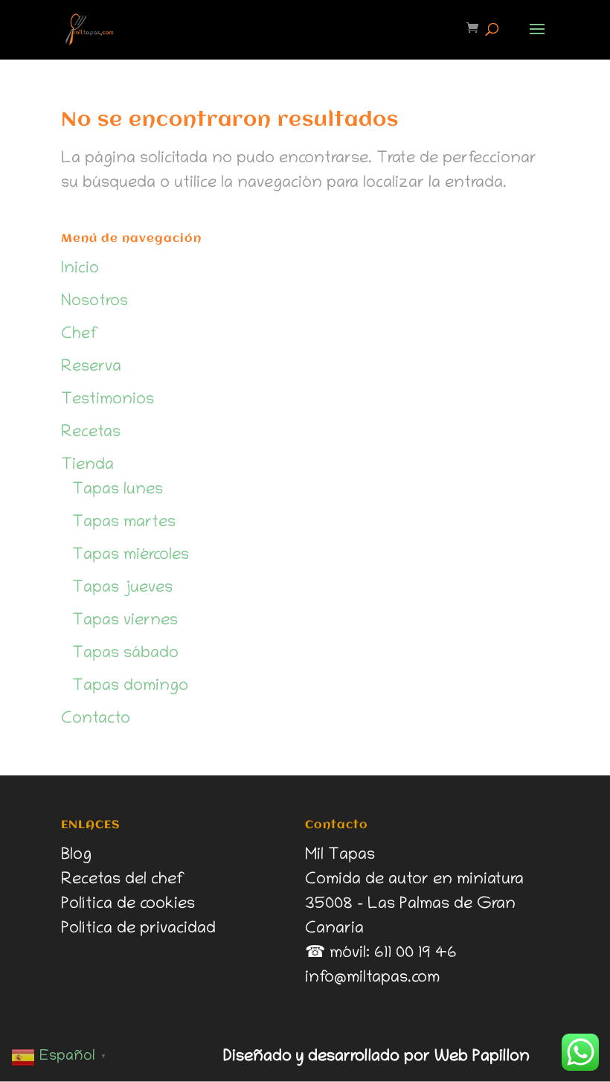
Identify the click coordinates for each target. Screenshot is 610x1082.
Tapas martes (124, 523)
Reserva (91, 368)
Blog (76, 856)
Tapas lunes (117, 490)
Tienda (87, 466)
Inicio (80, 269)
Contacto (95, 720)
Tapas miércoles (130, 556)
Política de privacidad (138, 929)
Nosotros (94, 302)
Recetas (91, 433)
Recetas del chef (123, 880)
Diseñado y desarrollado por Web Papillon (376, 1057)
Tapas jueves (122, 589)
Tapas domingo (130, 687)
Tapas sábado (125, 654)
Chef (80, 335)
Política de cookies (128, 905)
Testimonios (107, 400)
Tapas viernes (125, 621)
